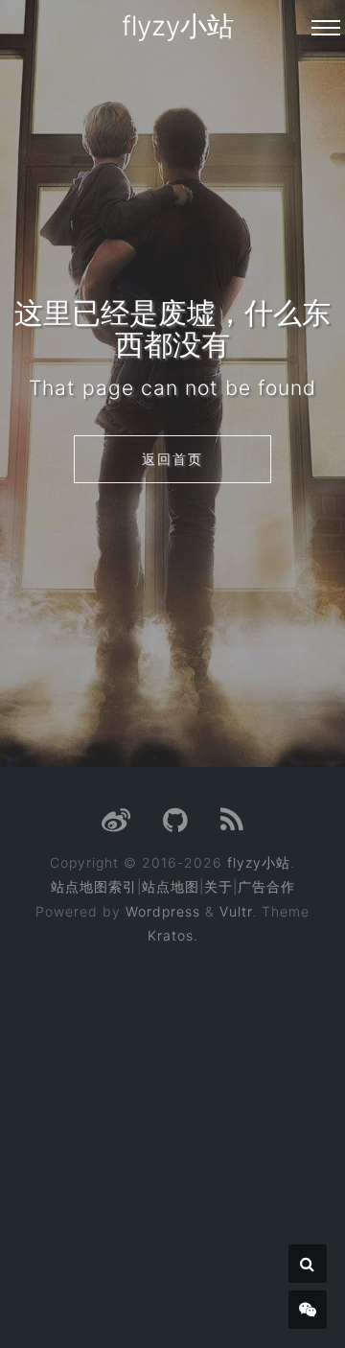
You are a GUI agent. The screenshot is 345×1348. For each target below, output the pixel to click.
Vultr (235, 911)
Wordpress (163, 911)
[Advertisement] (172, 1133)
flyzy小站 (178, 26)
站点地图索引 (94, 886)
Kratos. (173, 935)
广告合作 (266, 886)
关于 (218, 886)
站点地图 (170, 886)
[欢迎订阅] (232, 825)
